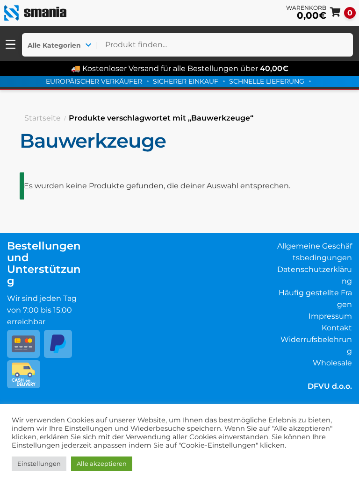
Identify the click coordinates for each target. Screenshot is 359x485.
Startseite (42, 118)
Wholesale (332, 362)
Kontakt (337, 327)
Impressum (330, 316)
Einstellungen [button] (39, 463)
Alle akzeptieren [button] (102, 463)
